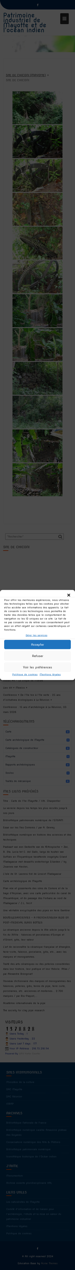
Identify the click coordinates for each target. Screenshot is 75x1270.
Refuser (37, 656)
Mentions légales (50, 674)
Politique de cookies (25, 674)
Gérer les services (36, 635)
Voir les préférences (37, 667)
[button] (69, 595)
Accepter (37, 644)
